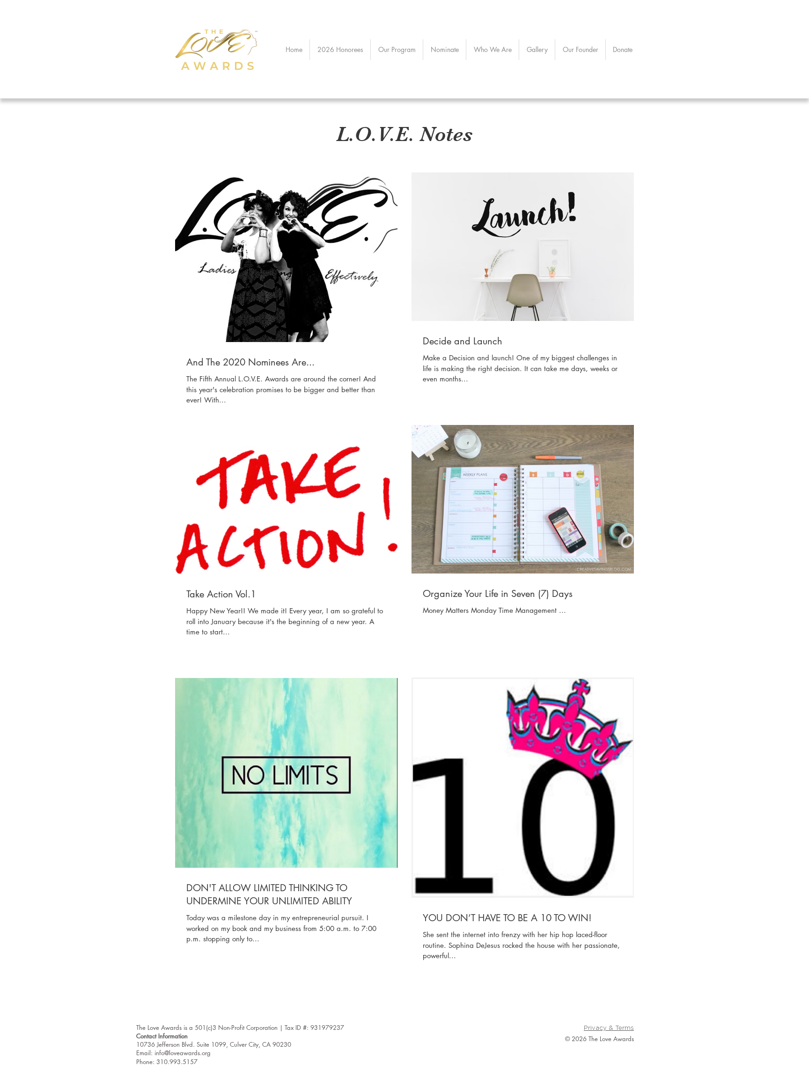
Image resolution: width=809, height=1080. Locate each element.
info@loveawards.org (182, 1053)
